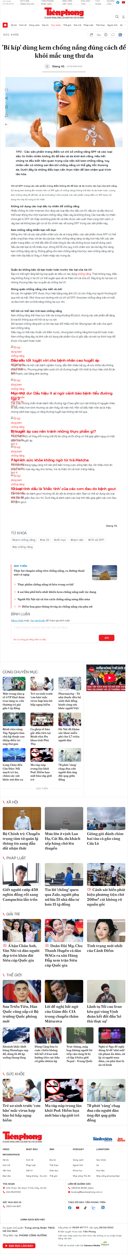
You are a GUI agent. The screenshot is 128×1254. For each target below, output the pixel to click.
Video (6, 1149)
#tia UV (44, 540)
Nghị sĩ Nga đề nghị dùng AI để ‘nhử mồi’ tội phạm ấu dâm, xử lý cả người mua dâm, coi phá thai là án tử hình (111, 1056)
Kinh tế (23, 25)
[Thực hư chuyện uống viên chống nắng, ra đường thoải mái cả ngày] (104, 572)
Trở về (6, 124)
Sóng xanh (34, 25)
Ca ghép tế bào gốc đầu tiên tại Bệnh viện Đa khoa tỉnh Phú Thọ (40, 736)
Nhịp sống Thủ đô (81, 1176)
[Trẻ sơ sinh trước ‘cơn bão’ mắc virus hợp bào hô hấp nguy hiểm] (41, 684)
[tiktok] (87, 1208)
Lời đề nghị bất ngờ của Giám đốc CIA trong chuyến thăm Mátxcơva (62, 1014)
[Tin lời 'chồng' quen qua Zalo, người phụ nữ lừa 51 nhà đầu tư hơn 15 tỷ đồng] (64, 874)
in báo (106, 35)
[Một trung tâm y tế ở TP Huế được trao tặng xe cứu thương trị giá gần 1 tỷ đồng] (14, 684)
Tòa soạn (9, 1183)
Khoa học (77, 1170)
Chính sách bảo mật (32, 1219)
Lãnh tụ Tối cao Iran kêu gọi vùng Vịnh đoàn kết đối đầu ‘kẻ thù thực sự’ (104, 1014)
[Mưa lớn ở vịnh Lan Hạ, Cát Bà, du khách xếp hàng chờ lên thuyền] (64, 818)
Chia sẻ (6, 98)
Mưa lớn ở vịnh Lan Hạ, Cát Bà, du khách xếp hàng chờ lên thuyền (62, 841)
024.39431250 (13, 1192)
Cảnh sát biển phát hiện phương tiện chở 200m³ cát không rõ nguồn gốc (106, 897)
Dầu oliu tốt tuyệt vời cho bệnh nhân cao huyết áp (55, 360)
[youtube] (123, 2)
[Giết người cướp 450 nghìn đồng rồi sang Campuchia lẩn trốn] (22, 874)
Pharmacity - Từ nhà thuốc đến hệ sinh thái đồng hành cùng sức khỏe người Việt (69, 701)
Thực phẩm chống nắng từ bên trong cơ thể (45, 584)
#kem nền (77, 540)
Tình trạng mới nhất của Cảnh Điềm (105, 948)
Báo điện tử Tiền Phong (64, 13)
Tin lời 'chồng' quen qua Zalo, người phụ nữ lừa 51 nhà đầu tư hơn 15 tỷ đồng (62, 897)
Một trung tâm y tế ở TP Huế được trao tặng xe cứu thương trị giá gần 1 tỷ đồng (14, 701)
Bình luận (6, 116)
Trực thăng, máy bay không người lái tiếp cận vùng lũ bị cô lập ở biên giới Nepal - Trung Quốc (79, 1054)
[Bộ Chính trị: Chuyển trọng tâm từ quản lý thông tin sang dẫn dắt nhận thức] (22, 818)
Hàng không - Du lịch (36, 1176)
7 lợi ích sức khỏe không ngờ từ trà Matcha (50, 460)
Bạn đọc (7, 1176)
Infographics (11, 1154)
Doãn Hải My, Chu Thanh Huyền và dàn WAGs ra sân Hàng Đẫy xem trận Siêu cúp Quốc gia (63, 955)
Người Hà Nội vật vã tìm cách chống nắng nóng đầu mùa (53, 599)
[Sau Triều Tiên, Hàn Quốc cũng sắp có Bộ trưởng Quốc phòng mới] (22, 991)
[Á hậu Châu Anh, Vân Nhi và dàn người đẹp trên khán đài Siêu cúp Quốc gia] (22, 930)
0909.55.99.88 (79, 1188)
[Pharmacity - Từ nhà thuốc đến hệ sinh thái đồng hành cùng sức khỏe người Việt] (69, 684)
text (99, 35)
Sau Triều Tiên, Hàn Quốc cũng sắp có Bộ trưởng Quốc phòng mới (21, 1014)
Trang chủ (5, 25)
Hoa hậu (100, 1170)
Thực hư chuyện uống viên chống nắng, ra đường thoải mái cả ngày (49, 572)
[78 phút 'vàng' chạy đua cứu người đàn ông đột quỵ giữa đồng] (69, 755)
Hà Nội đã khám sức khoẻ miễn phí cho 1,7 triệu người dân (68, 734)
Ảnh (51, 1149)
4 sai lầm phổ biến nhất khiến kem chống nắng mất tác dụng (56, 592)
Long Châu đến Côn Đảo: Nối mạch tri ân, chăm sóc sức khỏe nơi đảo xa (13, 772)
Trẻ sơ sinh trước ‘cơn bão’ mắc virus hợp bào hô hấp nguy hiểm (41, 699)
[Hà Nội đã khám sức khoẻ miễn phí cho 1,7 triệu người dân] (69, 719)
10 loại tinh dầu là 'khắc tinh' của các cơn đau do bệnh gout (63, 488)
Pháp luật (88, 25)
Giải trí (13, 914)
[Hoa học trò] (121, 1140)
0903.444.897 (13, 1206)
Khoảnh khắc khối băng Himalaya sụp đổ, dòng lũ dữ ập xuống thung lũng (15, 1052)
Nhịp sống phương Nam (108, 1176)
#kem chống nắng (23, 540)
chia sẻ (91, 35)
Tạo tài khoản (37, 620)
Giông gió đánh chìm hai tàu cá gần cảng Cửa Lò (105, 838)
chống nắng (84, 273)
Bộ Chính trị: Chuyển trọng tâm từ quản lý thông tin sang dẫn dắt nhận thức (21, 841)
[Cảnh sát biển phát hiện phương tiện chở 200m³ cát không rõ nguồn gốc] (106, 874)
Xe (121, 25)
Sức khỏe (56, 25)
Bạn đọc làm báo (21, 1245)
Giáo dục (53, 1170)
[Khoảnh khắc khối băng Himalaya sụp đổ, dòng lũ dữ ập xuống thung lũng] (16, 1035)
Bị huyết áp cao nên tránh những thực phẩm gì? (53, 431)
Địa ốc (45, 25)
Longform (102, 1149)
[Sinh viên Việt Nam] (102, 1140)
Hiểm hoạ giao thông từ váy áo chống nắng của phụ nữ (56, 606)
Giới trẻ (77, 25)
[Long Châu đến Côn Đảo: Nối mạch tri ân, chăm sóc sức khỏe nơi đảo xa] (14, 755)
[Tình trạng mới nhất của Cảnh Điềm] (106, 930)
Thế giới (67, 25)
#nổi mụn (60, 540)
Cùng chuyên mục (20, 672)
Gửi (107, 638)
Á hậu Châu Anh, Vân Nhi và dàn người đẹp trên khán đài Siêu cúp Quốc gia (21, 953)
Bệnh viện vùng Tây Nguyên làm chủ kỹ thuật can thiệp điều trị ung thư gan (14, 736)
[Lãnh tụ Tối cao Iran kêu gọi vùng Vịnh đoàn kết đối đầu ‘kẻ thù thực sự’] (106, 991)
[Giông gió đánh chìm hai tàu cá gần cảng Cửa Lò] (106, 818)
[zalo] (95, 1208)
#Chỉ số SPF (96, 540)
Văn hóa (7, 1170)
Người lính (112, 25)
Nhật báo (32, 1149)
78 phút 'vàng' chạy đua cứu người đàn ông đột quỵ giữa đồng (67, 772)
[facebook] (118, 2)
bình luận (113, 35)
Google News (120, 35)
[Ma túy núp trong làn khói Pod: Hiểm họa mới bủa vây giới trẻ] (41, 755)
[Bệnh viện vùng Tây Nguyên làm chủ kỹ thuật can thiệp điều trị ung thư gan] (14, 719)
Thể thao (100, 25)
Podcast (78, 1149)
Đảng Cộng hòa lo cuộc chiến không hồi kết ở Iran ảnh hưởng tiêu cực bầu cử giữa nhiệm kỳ (47, 1054)
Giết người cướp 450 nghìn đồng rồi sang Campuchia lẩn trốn (20, 894)
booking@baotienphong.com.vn (86, 1192)
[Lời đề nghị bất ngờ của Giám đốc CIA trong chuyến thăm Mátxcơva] (64, 991)
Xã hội (14, 25)
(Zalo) (91, 1188)
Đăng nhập (17, 620)
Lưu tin (6, 107)
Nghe (6, 89)
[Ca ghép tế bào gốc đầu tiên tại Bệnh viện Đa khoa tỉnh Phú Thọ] (41, 719)
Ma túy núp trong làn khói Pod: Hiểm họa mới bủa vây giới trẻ (41, 772)
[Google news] (104, 1208)
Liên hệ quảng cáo (79, 1183)
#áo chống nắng (22, 547)
